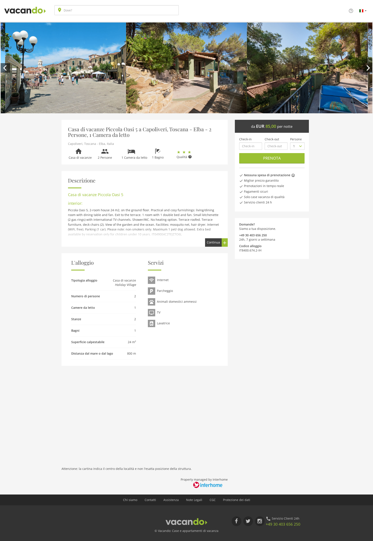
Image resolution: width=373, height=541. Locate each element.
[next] (367, 68)
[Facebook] (236, 521)
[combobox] (116, 10)
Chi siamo (130, 500)
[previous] (5, 68)
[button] (363, 10)
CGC (213, 500)
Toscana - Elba (94, 144)
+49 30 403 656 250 (283, 524)
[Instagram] (260, 521)
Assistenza (171, 500)
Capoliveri (75, 144)
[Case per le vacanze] (25, 6)
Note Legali (194, 500)
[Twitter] (248, 521)
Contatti (150, 500)
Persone (296, 139)
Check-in (245, 139)
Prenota (272, 158)
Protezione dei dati (236, 500)
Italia (110, 144)
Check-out (272, 139)
